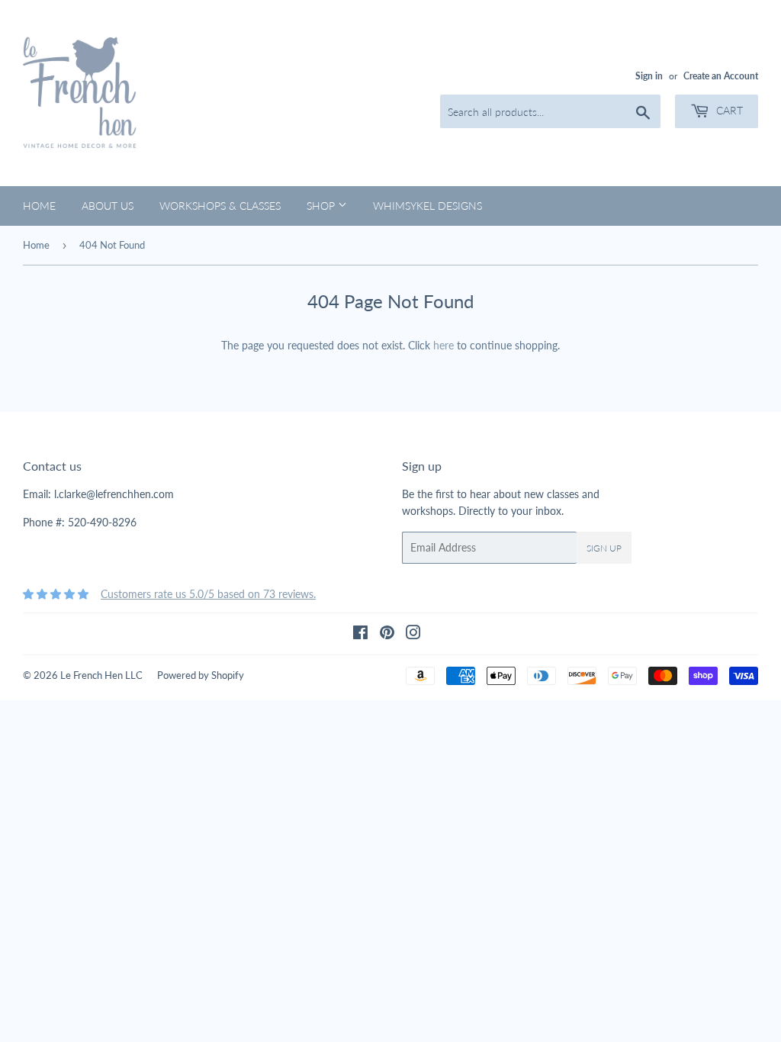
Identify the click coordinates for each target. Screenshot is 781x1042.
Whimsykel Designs (427, 205)
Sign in (649, 76)
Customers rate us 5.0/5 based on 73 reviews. (208, 593)
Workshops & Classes (220, 205)
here (443, 345)
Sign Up (604, 548)
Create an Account (720, 76)
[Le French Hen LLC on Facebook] (360, 634)
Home (39, 205)
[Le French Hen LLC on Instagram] (413, 634)
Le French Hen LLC (101, 675)
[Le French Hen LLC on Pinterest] (387, 634)
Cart (728, 110)
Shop (322, 205)
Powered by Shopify (200, 675)
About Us (107, 205)
